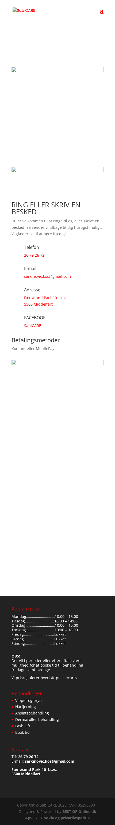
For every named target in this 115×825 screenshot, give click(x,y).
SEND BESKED (25, 517)
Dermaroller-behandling (37, 719)
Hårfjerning (25, 706)
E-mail (17, 466)
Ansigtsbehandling (32, 713)
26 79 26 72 (34, 255)
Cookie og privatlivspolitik (65, 817)
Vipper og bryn (28, 700)
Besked (18, 504)
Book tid (22, 732)
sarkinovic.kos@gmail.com (47, 276)
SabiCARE (32, 325)
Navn (16, 460)
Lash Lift (22, 725)
